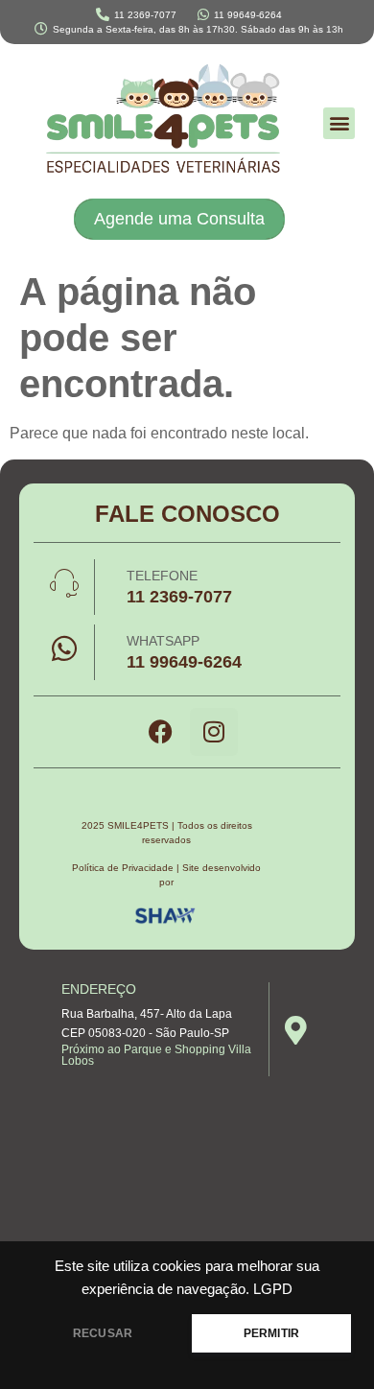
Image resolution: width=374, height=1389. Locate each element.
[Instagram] (214, 732)
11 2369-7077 (179, 596)
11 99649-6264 (184, 661)
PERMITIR (271, 1333)
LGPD (272, 1289)
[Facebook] (161, 732)
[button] (339, 123)
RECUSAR (102, 1333)
